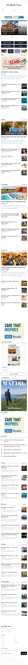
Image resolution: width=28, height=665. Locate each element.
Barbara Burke (3, 238)
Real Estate (16, 642)
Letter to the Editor (7, 42)
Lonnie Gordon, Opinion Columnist (7, 151)
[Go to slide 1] (10, 37)
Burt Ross (2, 157)
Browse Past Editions (14, 374)
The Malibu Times (4, 86)
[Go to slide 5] (17, 37)
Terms (19, 662)
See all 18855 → (24, 54)
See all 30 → (24, 184)
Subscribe (24, 653)
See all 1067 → (24, 119)
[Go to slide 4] (16, 37)
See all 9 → (25, 504)
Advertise (20, 46)
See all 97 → (24, 250)
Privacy (22, 662)
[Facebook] (2, 631)
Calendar (3, 645)
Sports (15, 640)
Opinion (15, 637)
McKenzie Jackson (4, 468)
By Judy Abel (3, 73)
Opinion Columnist (4, 165)
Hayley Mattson (3, 231)
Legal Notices (20, 42)
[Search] (25, 10)
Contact (5, 660)
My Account (7, 662)
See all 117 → (24, 462)
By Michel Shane (4, 138)
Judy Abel (2, 305)
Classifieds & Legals (15, 660)
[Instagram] (9, 631)
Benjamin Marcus (4, 587)
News (2, 637)
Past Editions (12, 662)
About (2, 660)
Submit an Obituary (7, 46)
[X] (6, 631)
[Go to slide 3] (14, 37)
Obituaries (3, 640)
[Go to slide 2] (12, 37)
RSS (16, 662)
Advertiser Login (22, 660)
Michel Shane (3, 172)
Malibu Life (3, 642)
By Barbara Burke (4, 203)
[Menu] (3, 10)
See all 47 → (24, 581)
